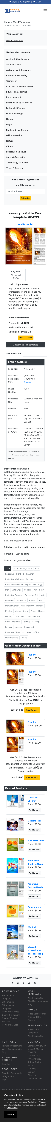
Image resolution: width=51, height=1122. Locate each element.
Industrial (16, 621)
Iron (35, 590)
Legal (9, 124)
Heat (37, 568)
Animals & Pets (13, 65)
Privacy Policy (34, 1059)
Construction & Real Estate (19, 86)
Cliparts (31, 1020)
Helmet (41, 611)
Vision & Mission (36, 1049)
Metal (43, 595)
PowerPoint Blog (10, 1024)
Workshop (30, 579)
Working (27, 590)
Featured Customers (12, 1045)
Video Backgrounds (37, 1013)
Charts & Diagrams (11, 1015)
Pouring (26, 621)
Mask (41, 600)
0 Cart (38, 2)
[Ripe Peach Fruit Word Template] (15, 844)
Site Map (32, 1068)
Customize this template (25, 344)
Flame (33, 611)
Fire (16, 568)
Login (14, 2)
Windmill (32, 927)
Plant (18, 574)
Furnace (39, 606)
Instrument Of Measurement (27, 616)
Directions (33, 1075)
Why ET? (32, 1052)
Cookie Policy (12, 1108)
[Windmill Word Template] (15, 932)
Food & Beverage (14, 114)
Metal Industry (27, 606)
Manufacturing (11, 637)
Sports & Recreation (16, 157)
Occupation (21, 600)
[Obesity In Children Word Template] (15, 801)
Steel (7, 621)
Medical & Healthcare (17, 130)
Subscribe (25, 198)
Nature (9, 141)
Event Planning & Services (19, 103)
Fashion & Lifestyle (15, 108)
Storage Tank (26, 568)
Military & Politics (14, 135)
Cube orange (34, 907)
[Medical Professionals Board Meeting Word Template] (15, 951)
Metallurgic (16, 590)
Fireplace (9, 600)
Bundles (6, 1064)
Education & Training (16, 92)
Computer (11, 81)
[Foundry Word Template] (15, 676)
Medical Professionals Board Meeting (35, 950)
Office (36, 632)
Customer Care (35, 1078)
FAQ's (30, 1065)
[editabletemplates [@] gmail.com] (20, 983)
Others (9, 146)
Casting (35, 621)
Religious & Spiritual (16, 152)
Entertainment (13, 97)
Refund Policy (34, 1062)
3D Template (8, 1002)
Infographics (8, 1076)
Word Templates (21, 22)
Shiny (25, 611)
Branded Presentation (12, 1073)
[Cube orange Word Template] (15, 911)
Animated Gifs (34, 1017)
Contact (31, 1072)
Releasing (9, 574)
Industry (18, 627)
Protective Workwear (14, 579)
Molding (8, 611)
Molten (18, 611)
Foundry (9, 616)
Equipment (29, 627)
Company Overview (37, 1045)
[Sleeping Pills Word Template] (15, 824)
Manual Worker (11, 606)
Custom (28, 381)
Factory (8, 627)
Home (7, 22)
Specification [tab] (13, 354)
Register (26, 2)
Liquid (28, 584)
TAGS (7, 568)
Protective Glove (12, 632)
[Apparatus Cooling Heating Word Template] (15, 888)
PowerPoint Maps (10, 1011)
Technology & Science (17, 163)
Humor (9, 119)
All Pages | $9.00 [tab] (16, 275)
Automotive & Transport (18, 70)
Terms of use (34, 1055)
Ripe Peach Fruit (36, 841)
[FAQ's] (14, 983)
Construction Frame (14, 584)
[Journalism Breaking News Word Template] (15, 865)
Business (32, 600)
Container (26, 632)
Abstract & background (18, 59)
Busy (41, 590)
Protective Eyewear (14, 595)
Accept (10, 1114)
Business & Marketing (16, 75)
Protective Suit (31, 595)
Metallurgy (37, 584)
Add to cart (32, 710)
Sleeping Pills (34, 821)
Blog (4, 1079)
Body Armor (28, 574)
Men (7, 590)
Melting (24, 637)
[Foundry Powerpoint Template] (15, 658)
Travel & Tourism (14, 168)
